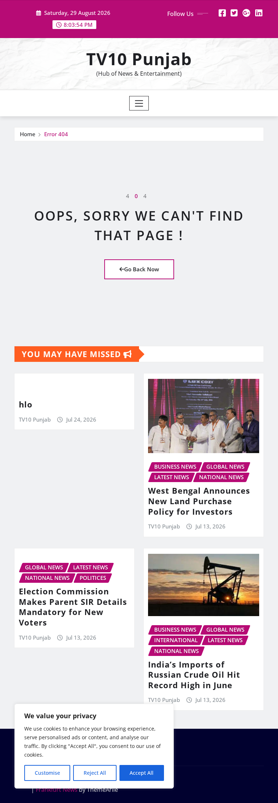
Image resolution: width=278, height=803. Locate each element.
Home (27, 134)
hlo (26, 404)
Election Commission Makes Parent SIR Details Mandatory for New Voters (73, 607)
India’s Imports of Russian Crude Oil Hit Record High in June (194, 674)
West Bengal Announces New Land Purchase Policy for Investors (199, 500)
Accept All (141, 772)
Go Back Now (141, 269)
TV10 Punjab (139, 58)
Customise (47, 772)
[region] (94, 746)
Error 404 (56, 134)
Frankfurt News (56, 790)
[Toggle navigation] (139, 103)
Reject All (95, 772)
